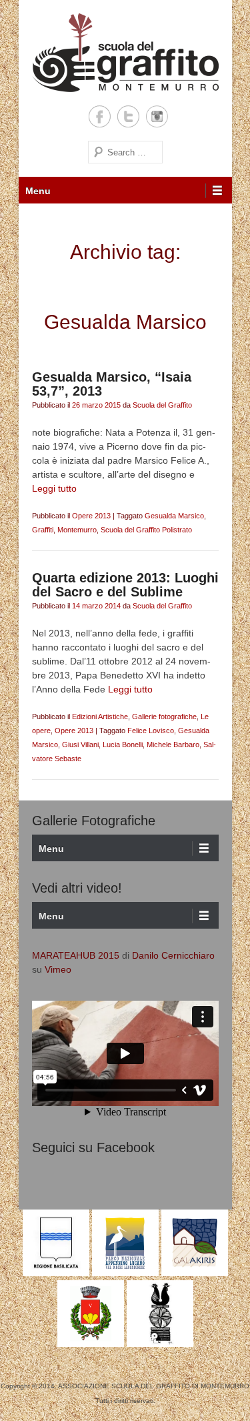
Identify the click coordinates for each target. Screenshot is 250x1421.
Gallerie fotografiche (164, 717)
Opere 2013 (91, 516)
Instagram (157, 116)
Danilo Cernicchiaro (173, 955)
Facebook (100, 116)
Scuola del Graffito (162, 405)
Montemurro (77, 530)
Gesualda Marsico (174, 516)
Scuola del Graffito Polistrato (146, 530)
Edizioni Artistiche (100, 717)
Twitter (128, 116)
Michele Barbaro (173, 745)
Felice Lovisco (150, 731)
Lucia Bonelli (123, 745)
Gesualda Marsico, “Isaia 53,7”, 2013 (111, 384)
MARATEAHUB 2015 (75, 955)
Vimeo (58, 969)
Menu (38, 190)
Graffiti (42, 530)
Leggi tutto (54, 488)
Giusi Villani (80, 745)
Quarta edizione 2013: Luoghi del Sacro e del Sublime (125, 584)
